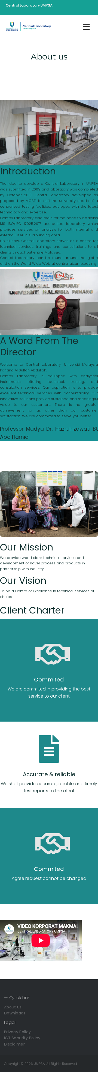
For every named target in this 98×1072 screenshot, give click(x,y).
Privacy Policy (17, 1032)
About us (13, 1007)
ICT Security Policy (22, 1038)
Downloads (15, 1013)
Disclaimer (14, 1044)
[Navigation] (86, 26)
